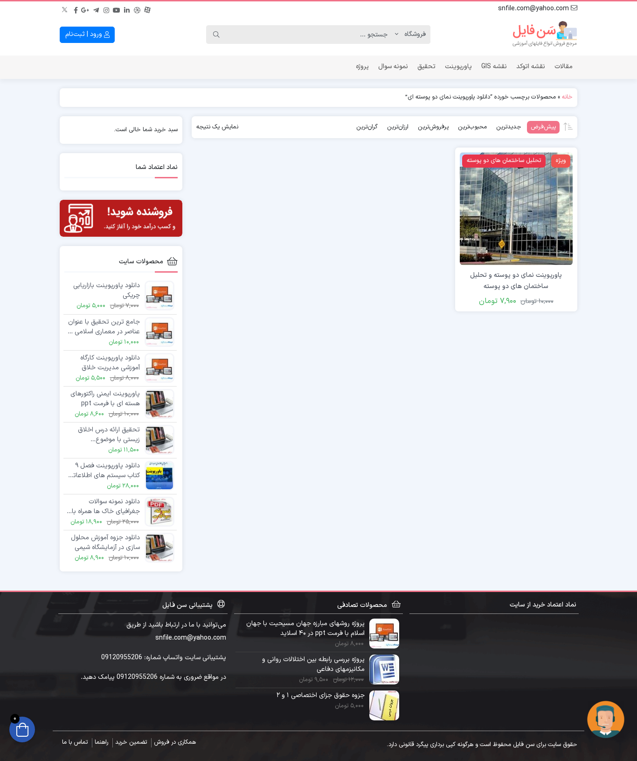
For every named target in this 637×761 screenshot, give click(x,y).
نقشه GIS (494, 66)
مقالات (563, 66)
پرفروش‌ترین (433, 127)
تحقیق (426, 66)
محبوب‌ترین (472, 127)
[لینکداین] (127, 9)
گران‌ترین (367, 127)
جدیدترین (508, 127)
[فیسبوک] (75, 9)
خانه (567, 97)
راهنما (101, 742)
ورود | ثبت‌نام (84, 34)
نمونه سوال (393, 66)
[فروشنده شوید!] (121, 218)
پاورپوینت (458, 66)
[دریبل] (137, 9)
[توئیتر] (65, 9)
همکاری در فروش (175, 742)
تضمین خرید (131, 742)
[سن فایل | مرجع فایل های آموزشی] (544, 35)
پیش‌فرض (543, 127)
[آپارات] (147, 9)
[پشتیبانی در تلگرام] (605, 719)
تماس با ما (75, 742)
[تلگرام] (96, 9)
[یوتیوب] (116, 9)
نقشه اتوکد (530, 66)
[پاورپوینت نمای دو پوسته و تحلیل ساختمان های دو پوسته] (516, 208)
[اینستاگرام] (106, 9)
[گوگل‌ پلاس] (86, 9)
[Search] (216, 34)
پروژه (362, 66)
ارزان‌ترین (398, 127)
